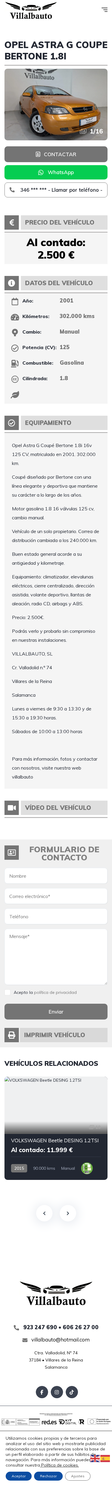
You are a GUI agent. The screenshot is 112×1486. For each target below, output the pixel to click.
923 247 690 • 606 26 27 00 (60, 1327)
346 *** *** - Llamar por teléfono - (60, 190)
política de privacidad (55, 992)
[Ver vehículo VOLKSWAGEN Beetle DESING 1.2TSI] (56, 1128)
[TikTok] (72, 1392)
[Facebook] (42, 1392)
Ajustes (78, 1476)
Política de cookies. (59, 1465)
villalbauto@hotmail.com (60, 1339)
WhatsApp (61, 172)
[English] (95, 1458)
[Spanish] (105, 1458)
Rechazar (48, 1476)
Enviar (56, 1011)
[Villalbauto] (30, 10)
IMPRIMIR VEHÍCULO (54, 1035)
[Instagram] (57, 1392)
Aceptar (19, 1476)
